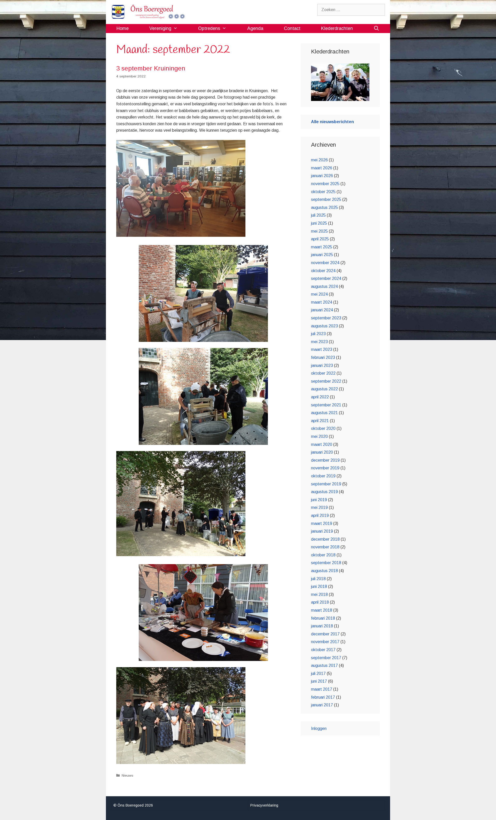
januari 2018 (322, 626)
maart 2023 (321, 349)
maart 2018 (321, 610)
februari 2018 (323, 618)
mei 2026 (319, 160)
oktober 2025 (323, 192)
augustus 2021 (324, 413)
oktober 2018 (323, 555)
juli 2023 (318, 334)
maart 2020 (321, 444)
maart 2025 (321, 247)
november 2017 (325, 642)
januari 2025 (322, 255)
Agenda (255, 28)
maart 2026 (321, 168)
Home (123, 28)
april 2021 (320, 421)
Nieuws (127, 775)
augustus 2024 (324, 286)
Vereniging (160, 28)
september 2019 (326, 484)
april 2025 (320, 239)
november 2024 (325, 263)
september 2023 (326, 318)
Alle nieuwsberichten (332, 122)
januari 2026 (322, 176)
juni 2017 (319, 681)
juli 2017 (318, 673)
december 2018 (325, 539)
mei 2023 (319, 342)
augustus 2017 (324, 665)
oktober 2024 (323, 271)
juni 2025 (319, 223)
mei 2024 (319, 294)
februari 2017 (323, 697)
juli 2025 (318, 215)
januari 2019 (322, 531)
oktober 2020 (323, 428)
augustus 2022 (324, 389)
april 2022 (320, 397)
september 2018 (326, 563)
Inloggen (319, 728)
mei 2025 (319, 231)
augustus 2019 (324, 492)
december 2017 (325, 634)
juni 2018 (319, 586)
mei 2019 (319, 507)
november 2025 (325, 184)
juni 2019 (319, 500)
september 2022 (326, 381)
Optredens (209, 28)
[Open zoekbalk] (376, 28)
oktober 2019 (323, 476)
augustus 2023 (324, 326)
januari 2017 (322, 705)
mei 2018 (319, 594)
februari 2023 (323, 357)
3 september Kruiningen (150, 68)
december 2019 (325, 460)
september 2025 (326, 199)
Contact (292, 28)
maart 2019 (321, 523)
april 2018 (320, 602)
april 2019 (320, 515)
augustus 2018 (324, 571)
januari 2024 (322, 310)
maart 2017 (321, 689)
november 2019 (325, 468)
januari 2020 (322, 452)
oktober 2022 (323, 373)
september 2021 (326, 405)
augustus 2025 (324, 207)
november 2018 (325, 547)
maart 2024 (321, 302)
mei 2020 (319, 436)
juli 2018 (318, 579)
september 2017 (326, 658)
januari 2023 (322, 365)
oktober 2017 (323, 650)
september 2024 (326, 278)
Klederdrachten (337, 28)
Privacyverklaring (264, 805)
